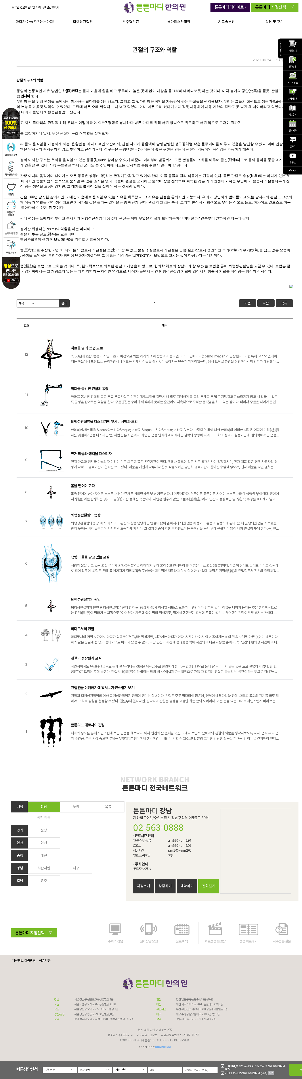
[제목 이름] (26, 303)
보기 (271, 1073)
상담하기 (165, 886)
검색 (64, 303)
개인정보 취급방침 (24, 961)
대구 (76, 868)
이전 (248, 303)
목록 (284, 303)
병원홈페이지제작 (147, 1047)
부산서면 (44, 868)
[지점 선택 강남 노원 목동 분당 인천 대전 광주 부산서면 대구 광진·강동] (130, 1070)
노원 (76, 807)
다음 (266, 303)
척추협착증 (130, 22)
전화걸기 (208, 886)
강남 (44, 807)
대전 (44, 856)
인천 (44, 843)
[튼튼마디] (154, 7)
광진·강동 (43, 818)
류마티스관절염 (178, 22)
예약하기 (187, 886)
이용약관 (45, 961)
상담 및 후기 (274, 22)
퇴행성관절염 (83, 22)
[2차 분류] (95, 1070)
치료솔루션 (226, 22)
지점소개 (143, 886)
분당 (44, 830)
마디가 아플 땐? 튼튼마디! (35, 22)
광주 (44, 881)
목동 (108, 807)
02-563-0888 (158, 827)
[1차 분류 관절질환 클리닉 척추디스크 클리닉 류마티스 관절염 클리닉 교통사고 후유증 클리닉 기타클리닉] (60, 1070)
